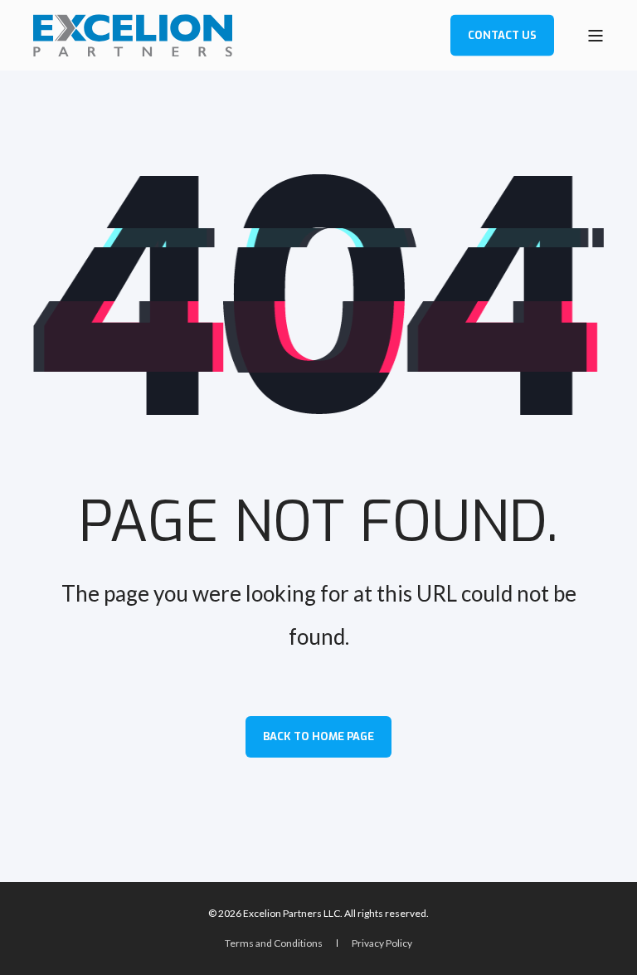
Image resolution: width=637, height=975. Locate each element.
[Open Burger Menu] (595, 36)
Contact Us (502, 34)
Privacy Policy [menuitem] (382, 943)
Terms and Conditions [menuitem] (274, 943)
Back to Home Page (318, 736)
